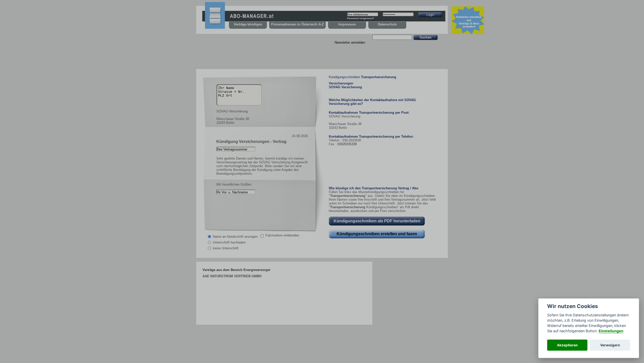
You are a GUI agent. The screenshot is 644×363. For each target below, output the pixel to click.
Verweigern (610, 345)
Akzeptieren (567, 345)
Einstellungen (611, 331)
